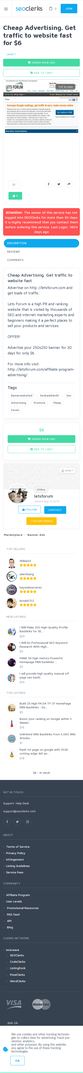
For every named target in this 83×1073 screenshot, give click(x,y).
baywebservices (31, 587)
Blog (9, 927)
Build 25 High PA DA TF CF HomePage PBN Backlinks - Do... (45, 705)
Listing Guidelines (18, 866)
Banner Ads (36, 534)
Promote (39, 402)
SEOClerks (17, 955)
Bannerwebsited (21, 395)
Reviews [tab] (13, 251)
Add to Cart (43, 72)
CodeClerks (17, 961)
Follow (31, 509)
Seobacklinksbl (49, 395)
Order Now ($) (43, 62)
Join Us (12, 1023)
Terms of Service (18, 846)
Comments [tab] (15, 260)
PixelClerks (17, 974)
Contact (55, 509)
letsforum (43, 496)
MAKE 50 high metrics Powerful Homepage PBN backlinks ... (41, 660)
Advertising (18, 402)
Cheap (57, 402)
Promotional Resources (22, 908)
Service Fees (14, 872)
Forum (15, 410)
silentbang (27, 574)
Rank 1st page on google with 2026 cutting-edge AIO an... (44, 751)
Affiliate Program (18, 895)
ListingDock (18, 968)
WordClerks (18, 981)
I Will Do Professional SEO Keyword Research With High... (43, 644)
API (8, 921)
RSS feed (13, 914)
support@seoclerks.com (19, 811)
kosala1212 (27, 600)
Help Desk (22, 803)
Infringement (15, 859)
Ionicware (12, 950)
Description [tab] (17, 243)
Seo (68, 395)
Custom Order (41, 521)
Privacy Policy (15, 853)
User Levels (14, 901)
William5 (25, 561)
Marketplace (13, 534)
